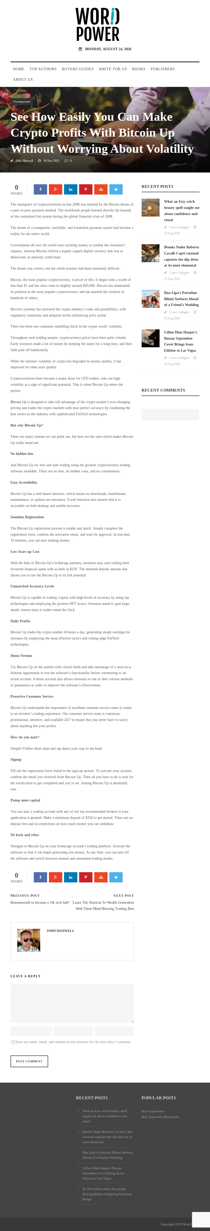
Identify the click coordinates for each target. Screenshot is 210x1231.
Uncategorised (21, 101)
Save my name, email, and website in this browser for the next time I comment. (73, 1042)
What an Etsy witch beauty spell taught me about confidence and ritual (104, 1116)
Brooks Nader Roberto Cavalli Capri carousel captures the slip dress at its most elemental (107, 1137)
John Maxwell (24, 160)
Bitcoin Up (18, 402)
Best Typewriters (153, 1111)
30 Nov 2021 (51, 160)
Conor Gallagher (179, 227)
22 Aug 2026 (172, 364)
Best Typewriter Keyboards (160, 1117)
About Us (23, 80)
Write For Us (113, 69)
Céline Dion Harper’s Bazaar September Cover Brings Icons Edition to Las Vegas (103, 1173)
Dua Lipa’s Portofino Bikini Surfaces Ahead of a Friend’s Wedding (181, 299)
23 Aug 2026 (172, 233)
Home (19, 69)
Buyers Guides (78, 69)
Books (138, 69)
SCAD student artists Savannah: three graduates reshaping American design (107, 1194)
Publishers (163, 69)
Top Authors (43, 69)
